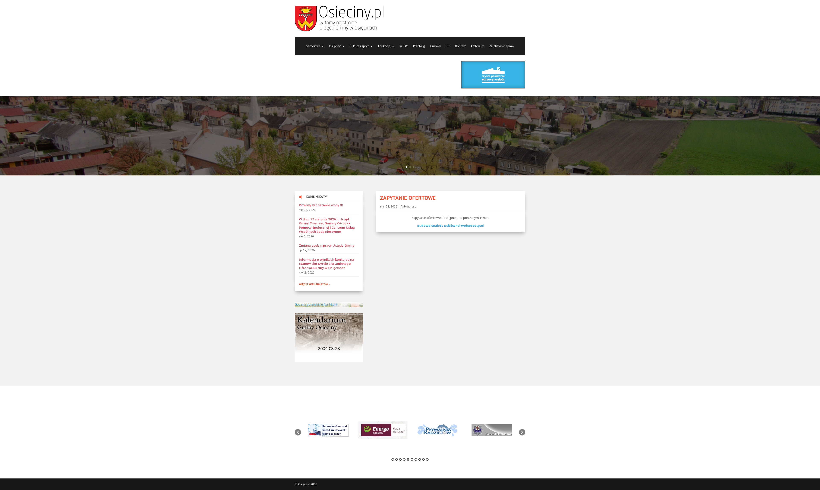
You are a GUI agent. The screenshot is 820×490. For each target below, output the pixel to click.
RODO (403, 46)
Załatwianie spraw (501, 46)
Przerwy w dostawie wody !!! (321, 205)
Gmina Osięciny (207, 129)
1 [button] (392, 459)
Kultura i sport (359, 46)
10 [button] (427, 459)
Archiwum (477, 46)
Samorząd (313, 46)
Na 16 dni (330, 304)
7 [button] (415, 459)
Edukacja (384, 46)
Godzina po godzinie (309, 304)
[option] (339, 430)
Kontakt (460, 46)
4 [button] (404, 459)
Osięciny (335, 46)
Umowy (435, 46)
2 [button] (396, 459)
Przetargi (419, 46)
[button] (298, 432)
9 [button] (423, 459)
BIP (447, 46)
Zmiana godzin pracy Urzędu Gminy (326, 245)
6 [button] (412, 459)
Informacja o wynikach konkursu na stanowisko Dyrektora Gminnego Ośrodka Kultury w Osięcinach (326, 263)
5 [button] (408, 459)
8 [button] (419, 459)
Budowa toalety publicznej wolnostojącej (450, 225)
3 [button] (400, 459)
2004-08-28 (329, 348)
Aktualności (409, 206)
